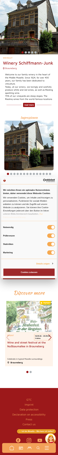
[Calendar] (21, 448)
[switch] (51, 236)
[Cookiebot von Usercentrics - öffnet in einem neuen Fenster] (43, 180)
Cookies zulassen (29, 272)
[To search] (38, 448)
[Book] (29, 448)
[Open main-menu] (47, 448)
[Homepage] (11, 448)
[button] (3, 4)
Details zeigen (43, 263)
